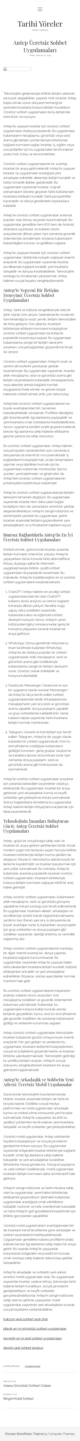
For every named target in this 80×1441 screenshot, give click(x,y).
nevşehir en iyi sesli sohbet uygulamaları (32, 1338)
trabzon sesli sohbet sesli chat (25, 1319)
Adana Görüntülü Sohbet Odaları (27, 1386)
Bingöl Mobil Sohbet (18, 1398)
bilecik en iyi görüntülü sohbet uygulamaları (34, 1329)
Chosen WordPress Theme (24, 1434)
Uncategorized (32, 1366)
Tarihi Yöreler (40, 23)
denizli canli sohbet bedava (23, 1348)
